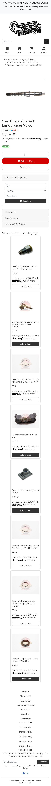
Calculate (26, 201)
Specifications (11, 218)
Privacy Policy (25, 732)
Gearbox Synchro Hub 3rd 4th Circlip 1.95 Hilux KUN (25, 546)
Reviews (9, 224)
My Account (25, 696)
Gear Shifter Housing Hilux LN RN (25, 491)
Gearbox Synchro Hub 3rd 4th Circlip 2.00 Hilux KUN (25, 380)
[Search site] (46, 41)
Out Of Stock (25, 286)
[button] (25, 167)
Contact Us (25, 719)
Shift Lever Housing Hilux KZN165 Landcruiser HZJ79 (25, 324)
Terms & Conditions (31, 766)
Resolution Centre (25, 706)
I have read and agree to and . (26, 767)
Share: (6, 130)
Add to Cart (27, 161)
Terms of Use (25, 727)
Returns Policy (25, 736)
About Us (25, 714)
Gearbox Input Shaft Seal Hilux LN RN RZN (25, 659)
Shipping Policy (26, 746)
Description (10, 212)
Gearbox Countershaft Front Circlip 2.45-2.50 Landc (23, 603)
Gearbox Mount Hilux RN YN (25, 436)
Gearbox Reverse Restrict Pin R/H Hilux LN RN (25, 267)
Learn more (29, 281)
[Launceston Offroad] (25, 27)
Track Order (25, 701)
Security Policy (25, 741)
